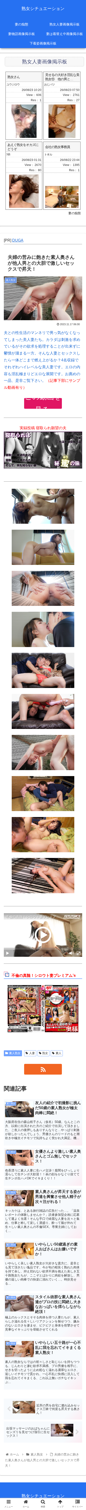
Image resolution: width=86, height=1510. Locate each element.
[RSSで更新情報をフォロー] (43, 1069)
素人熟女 (15, 1053)
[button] (77, 825)
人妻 (32, 1053)
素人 (58, 1053)
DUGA (17, 240)
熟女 (45, 1053)
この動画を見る (43, 403)
